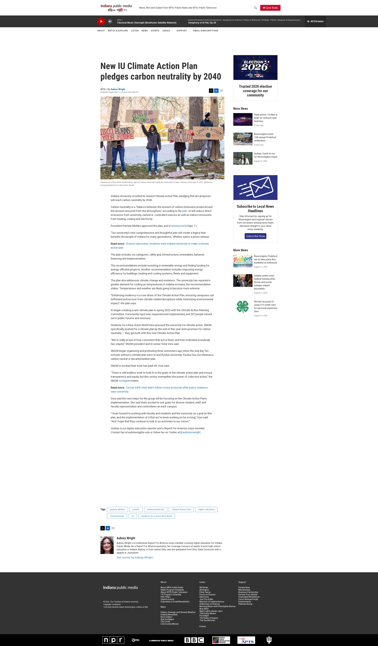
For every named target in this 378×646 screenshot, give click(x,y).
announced (178, 225)
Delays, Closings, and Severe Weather (178, 612)
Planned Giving (245, 604)
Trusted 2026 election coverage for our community (255, 90)
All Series (203, 587)
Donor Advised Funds (248, 599)
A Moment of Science (209, 604)
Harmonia (204, 597)
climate (136, 509)
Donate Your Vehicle (247, 595)
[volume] (110, 21)
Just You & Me (206, 599)
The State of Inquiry (208, 618)
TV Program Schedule (171, 595)
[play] (101, 21)
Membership (244, 590)
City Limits (165, 621)
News (145, 30)
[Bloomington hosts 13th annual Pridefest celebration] (242, 139)
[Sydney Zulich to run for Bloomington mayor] (242, 158)
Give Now (272, 7)
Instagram (125, 380)
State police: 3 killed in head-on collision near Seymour (265, 118)
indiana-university (155, 509)
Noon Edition (166, 617)
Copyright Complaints (112, 604)
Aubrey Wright (118, 89)
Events (155, 30)
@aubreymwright (190, 432)
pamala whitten (117, 509)
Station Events (167, 599)
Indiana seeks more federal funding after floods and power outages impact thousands (264, 282)
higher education (206, 509)
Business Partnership (248, 592)
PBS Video (165, 597)
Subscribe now (255, 236)
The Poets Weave (207, 613)
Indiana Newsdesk (169, 615)
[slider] (114, 21)
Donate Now (244, 587)
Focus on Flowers (207, 595)
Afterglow (204, 590)
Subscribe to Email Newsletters (175, 602)
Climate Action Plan (181, 509)
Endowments (244, 602)
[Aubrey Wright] (107, 545)
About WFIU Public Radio (172, 587)
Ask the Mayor (167, 619)
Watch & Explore (118, 30)
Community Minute (170, 624)
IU (133, 516)
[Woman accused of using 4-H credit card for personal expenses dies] (242, 306)
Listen (135, 30)
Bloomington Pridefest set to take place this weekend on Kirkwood (265, 259)
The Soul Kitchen (207, 620)
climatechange (117, 516)
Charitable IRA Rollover (249, 597)
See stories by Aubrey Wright (135, 557)
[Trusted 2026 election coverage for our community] (255, 67)
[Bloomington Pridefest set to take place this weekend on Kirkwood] (242, 261)
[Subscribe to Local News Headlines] (255, 187)
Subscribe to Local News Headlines (255, 208)
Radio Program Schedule (172, 590)
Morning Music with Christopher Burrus (217, 606)
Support (182, 30)
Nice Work (204, 609)
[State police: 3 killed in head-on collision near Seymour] (242, 119)
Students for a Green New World (156, 516)
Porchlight (204, 616)
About (101, 30)
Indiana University (131, 602)
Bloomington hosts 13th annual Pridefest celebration (265, 137)
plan (184, 210)
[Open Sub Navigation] (172, 30)
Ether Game (205, 592)
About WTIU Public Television (174, 592)
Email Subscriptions (205, 30)
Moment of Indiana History (211, 602)
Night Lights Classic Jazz (211, 611)
